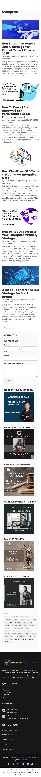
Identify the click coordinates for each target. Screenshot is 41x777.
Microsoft (8, 628)
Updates (23, 639)
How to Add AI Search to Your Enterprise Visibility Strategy (20, 235)
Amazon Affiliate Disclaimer (25, 772)
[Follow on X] (13, 764)
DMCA (36, 772)
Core (28, 619)
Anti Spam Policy (29, 770)
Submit (9, 381)
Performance (17, 631)
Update (16, 639)
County (34, 619)
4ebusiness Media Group (26, 757)
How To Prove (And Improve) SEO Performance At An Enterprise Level (16, 112)
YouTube (7, 642)
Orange (27, 628)
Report (27, 633)
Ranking (7, 633)
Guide (20, 625)
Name (7, 345)
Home (3, 770)
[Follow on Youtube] (28, 764)
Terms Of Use (19, 770)
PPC (25, 631)
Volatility (30, 639)
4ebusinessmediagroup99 (15, 56)
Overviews (8, 631)
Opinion (20, 628)
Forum (25, 622)
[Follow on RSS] (32, 764)
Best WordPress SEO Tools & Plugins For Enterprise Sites (20, 174)
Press (30, 631)
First (5, 351)
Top (11, 639)
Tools (6, 639)
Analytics (17, 617)
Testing (29, 636)
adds (6, 617)
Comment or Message (13, 363)
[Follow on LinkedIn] (23, 764)
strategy (22, 636)
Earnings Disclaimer (20, 775)
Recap (14, 633)
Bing (22, 617)
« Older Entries (8, 328)
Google (7, 625)
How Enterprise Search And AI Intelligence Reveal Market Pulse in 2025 (18, 48)
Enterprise (18, 622)
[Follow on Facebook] (9, 764)
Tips (35, 636)
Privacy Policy (10, 770)
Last (22, 351)
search (7, 636)
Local (25, 625)
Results (33, 633)
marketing (32, 625)
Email (7, 355)
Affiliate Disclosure (11, 772)
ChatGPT (8, 619)
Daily (6, 622)
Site (17, 636)
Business (29, 617)
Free (30, 622)
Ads (11, 617)
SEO (12, 636)
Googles (14, 625)
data (11, 622)
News (14, 628)
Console (15, 619)
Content (22, 619)
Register (20, 633)
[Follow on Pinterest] (18, 764)
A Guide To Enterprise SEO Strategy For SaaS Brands (20, 293)
